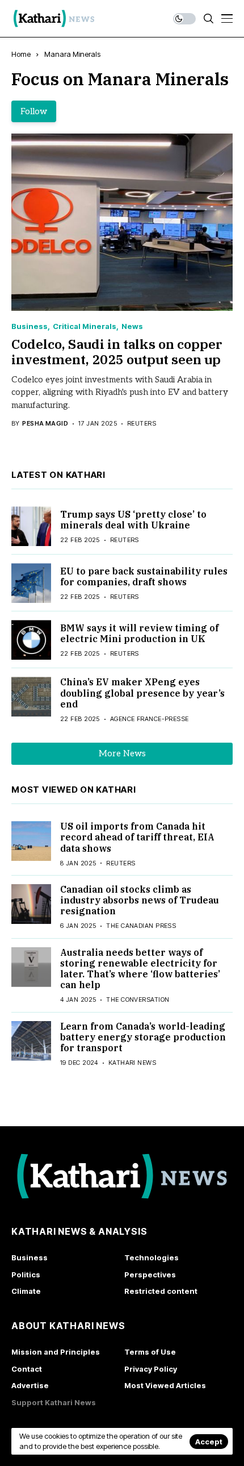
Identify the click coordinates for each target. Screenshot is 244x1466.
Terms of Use (150, 1351)
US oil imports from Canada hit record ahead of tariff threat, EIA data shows (137, 837)
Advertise (30, 1385)
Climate (26, 1291)
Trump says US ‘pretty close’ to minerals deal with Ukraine (133, 520)
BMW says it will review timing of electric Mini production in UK (139, 633)
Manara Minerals (72, 54)
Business (29, 326)
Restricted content (160, 1291)
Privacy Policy (150, 1368)
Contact (26, 1368)
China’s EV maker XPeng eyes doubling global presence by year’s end (142, 692)
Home (21, 54)
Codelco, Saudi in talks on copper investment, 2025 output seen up (116, 351)
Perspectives (150, 1274)
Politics (25, 1274)
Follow (33, 111)
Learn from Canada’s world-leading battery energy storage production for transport (143, 1037)
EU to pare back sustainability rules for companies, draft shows (144, 576)
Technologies (151, 1257)
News (132, 326)
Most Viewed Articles (165, 1385)
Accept (208, 1441)
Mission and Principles (55, 1351)
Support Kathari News (53, 1402)
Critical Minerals (84, 326)
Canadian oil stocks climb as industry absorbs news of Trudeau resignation (139, 900)
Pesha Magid (45, 423)
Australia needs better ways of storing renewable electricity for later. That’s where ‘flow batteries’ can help (140, 969)
